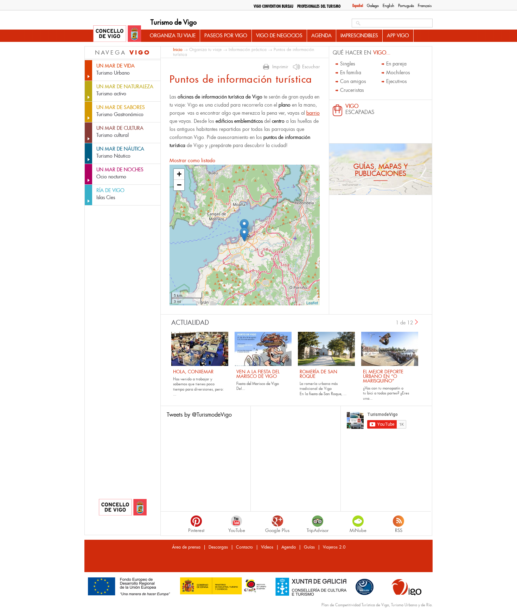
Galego (373, 5)
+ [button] (179, 174)
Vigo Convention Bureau (273, 6)
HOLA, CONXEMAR (193, 372)
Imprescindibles (359, 35)
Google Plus (277, 530)
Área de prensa (186, 547)
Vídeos (267, 547)
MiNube (358, 530)
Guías (309, 547)
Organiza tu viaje (173, 35)
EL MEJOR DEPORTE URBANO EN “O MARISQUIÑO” (383, 376)
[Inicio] (117, 34)
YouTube (236, 530)
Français (425, 5)
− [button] (179, 185)
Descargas (218, 547)
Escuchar (311, 67)
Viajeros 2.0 (334, 547)
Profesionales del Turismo (318, 6)
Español (357, 5)
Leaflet (312, 302)
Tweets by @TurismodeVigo (199, 414)
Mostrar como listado (192, 160)
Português (406, 5)
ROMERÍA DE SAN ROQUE (318, 374)
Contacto (244, 547)
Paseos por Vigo (225, 35)
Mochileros (398, 72)
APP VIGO (398, 35)
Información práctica (248, 49)
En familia (350, 72)
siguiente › (417, 321)
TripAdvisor (317, 530)
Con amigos (353, 81)
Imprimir (280, 67)
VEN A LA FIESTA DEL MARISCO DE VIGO (258, 374)
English (388, 5)
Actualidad (190, 322)
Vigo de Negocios (279, 35)
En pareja (396, 64)
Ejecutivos (396, 81)
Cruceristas (352, 90)
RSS (398, 530)
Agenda (321, 35)
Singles (347, 64)
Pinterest (196, 530)
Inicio (177, 49)
